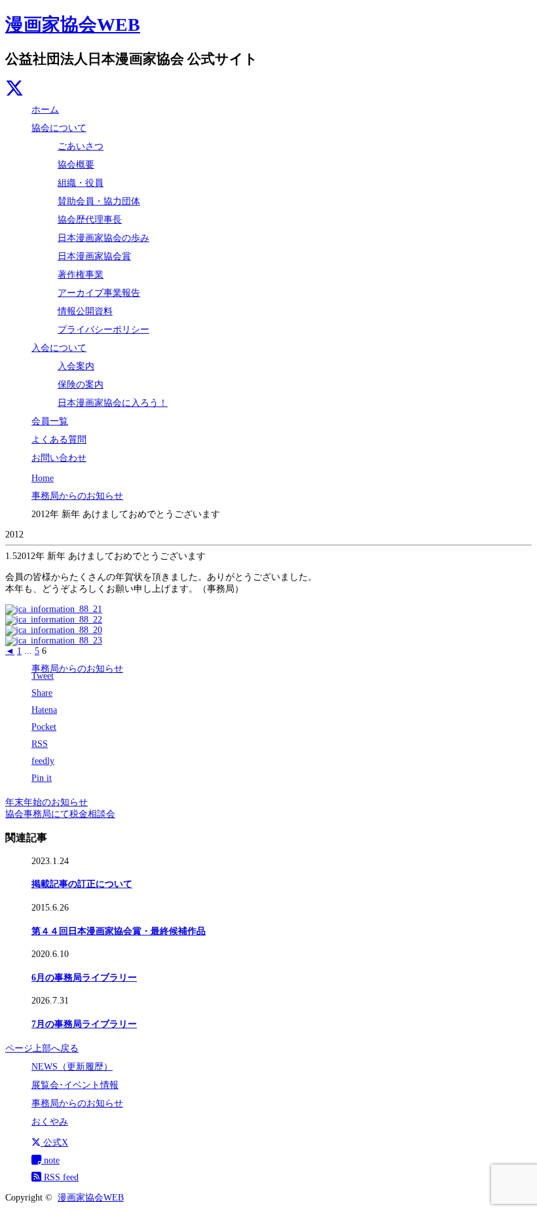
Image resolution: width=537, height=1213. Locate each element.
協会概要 (76, 165)
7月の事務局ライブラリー (84, 1024)
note (50, 1160)
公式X (54, 1143)
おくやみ (49, 1122)
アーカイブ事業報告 (99, 293)
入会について (58, 348)
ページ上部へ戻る (42, 1048)
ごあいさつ (80, 146)
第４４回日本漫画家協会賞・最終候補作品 (118, 931)
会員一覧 (49, 421)
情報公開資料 (85, 311)
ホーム (45, 110)
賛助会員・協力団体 (99, 201)
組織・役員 (80, 183)
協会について (58, 128)
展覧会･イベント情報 (75, 1085)
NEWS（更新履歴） (72, 1067)
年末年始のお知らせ (46, 802)
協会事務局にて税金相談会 (60, 814)
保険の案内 (80, 384)
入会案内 (76, 366)
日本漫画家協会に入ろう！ (113, 403)
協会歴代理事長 (90, 220)
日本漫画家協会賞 (94, 256)
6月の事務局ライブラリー (84, 978)
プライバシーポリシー (103, 330)
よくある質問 (58, 439)
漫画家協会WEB (72, 24)
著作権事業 (80, 275)
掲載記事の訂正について (81, 884)
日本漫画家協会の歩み (103, 238)
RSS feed (60, 1177)
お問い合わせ (58, 458)
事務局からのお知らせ (77, 669)
